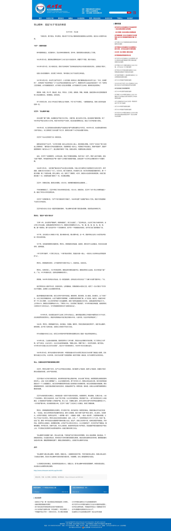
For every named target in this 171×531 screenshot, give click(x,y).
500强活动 (80, 18)
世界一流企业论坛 (94, 18)
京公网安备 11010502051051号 (93, 527)
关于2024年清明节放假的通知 (123, 91)
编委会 (70, 18)
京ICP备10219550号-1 (75, 527)
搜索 (129, 12)
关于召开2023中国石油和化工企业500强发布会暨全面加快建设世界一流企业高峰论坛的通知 (126, 114)
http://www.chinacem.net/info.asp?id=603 (48, 470)
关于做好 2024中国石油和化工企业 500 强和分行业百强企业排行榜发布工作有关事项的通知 (126, 96)
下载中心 (120, 18)
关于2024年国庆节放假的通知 (123, 80)
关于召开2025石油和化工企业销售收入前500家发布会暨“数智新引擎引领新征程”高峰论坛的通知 (126, 60)
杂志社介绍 (49, 18)
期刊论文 (61, 18)
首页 (40, 18)
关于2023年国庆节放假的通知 (123, 109)
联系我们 (130, 18)
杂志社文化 (108, 18)
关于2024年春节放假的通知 (122, 106)
